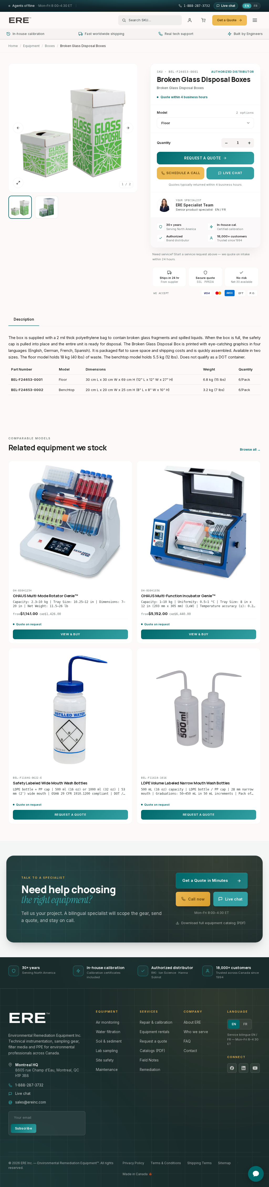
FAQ (187, 1041)
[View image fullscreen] (18, 183)
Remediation (150, 1070)
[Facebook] (232, 1068)
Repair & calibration (156, 1022)
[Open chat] (256, 1174)
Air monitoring (107, 1022)
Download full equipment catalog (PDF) (213, 923)
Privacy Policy (133, 1163)
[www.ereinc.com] (46, 1017)
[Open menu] (255, 20)
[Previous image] (18, 128)
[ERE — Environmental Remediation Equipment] (20, 20)
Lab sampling (107, 1051)
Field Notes (149, 1060)
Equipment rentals (154, 1032)
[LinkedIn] (243, 1068)
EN (247, 6)
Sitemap (224, 1163)
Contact (190, 1051)
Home (13, 46)
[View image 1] (20, 207)
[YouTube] (255, 1068)
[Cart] (203, 20)
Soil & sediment (109, 1041)
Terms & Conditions (166, 1163)
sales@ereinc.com (30, 1102)
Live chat (232, 173)
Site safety (105, 1060)
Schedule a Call (183, 173)
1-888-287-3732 (29, 1085)
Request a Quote (202, 158)
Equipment (31, 46)
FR (255, 6)
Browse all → (250, 449)
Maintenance (107, 1070)
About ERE (192, 1022)
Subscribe (23, 1128)
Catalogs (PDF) (152, 1051)
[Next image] (128, 128)
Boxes (50, 46)
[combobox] (153, 20)
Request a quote (153, 1041)
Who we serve (196, 1032)
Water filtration (108, 1032)
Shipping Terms (199, 1163)
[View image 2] (46, 207)
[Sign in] (189, 20)
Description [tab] (24, 319)
